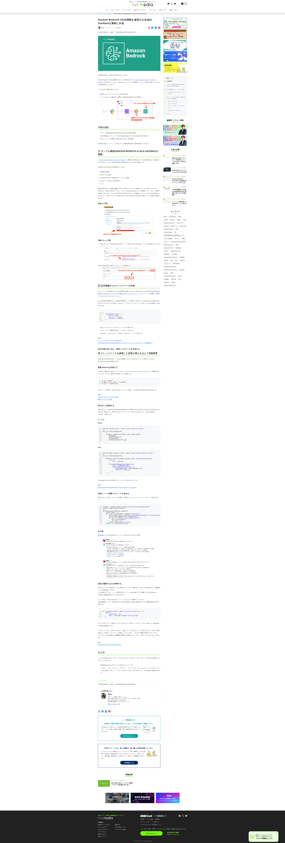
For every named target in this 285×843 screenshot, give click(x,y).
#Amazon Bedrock (103, 32)
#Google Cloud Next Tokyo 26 (170, 270)
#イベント (166, 241)
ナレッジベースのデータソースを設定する (110, 340)
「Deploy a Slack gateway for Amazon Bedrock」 (112, 160)
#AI (175, 232)
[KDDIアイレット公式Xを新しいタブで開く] (172, 4)
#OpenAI (173, 282)
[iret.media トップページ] (105, 818)
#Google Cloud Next (168, 248)
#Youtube (166, 251)
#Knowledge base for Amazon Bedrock (125, 32)
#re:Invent (172, 219)
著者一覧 (117, 824)
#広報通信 (166, 279)
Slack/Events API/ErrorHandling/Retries (109, 645)
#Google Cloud (172, 216)
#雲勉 (183, 238)
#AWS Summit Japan (168, 229)
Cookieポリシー (156, 822)
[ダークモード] (182, 4)
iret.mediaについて (120, 827)
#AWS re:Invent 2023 (175, 251)
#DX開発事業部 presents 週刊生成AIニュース (174, 235)
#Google (166, 260)
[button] (185, 3)
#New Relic (166, 282)
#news (179, 216)
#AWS (112, 32)
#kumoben (174, 254)
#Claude (166, 273)
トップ (99, 13)
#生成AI (166, 219)
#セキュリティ (180, 223)
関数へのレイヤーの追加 (105, 399)
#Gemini (179, 219)
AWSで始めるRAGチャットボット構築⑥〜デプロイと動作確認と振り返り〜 (122, 784)
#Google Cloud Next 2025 (169, 285)
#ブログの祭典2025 (168, 238)
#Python (180, 276)
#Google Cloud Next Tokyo (170, 266)
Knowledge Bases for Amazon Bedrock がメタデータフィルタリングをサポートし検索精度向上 (125, 343)
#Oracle (172, 273)
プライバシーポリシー (145, 822)
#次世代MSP (167, 254)
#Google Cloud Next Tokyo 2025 (178, 241)
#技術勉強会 (178, 248)
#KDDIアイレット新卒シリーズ (171, 226)
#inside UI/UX (183, 226)
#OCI (171, 260)
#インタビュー (167, 263)
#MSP (184, 219)
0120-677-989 (173, 832)
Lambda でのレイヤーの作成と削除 (108, 397)
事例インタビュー (174, 10)
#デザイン (177, 238)
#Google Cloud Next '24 (169, 223)
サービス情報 (150, 819)
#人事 (177, 229)
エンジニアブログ (115, 10)
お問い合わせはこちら (129, 736)
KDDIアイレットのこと (140, 10)
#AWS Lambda (176, 263)
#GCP (176, 260)
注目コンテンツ (163, 10)
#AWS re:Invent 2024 (168, 244)
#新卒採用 (182, 257)
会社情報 (142, 819)
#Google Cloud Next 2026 (169, 276)
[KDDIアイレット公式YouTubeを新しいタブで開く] (175, 4)
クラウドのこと (152, 10)
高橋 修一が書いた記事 (114, 704)
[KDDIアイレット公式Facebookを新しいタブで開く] (168, 4)
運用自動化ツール (103, 535)
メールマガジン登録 (120, 829)
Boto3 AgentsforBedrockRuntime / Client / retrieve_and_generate (117, 487)
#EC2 (180, 279)
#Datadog (182, 270)
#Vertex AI (182, 260)
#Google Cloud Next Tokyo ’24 (170, 257)
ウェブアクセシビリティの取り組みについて (150, 824)
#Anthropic (173, 279)
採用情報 (157, 819)
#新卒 (177, 244)
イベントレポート (127, 10)
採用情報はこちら (129, 763)
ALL (107, 10)
